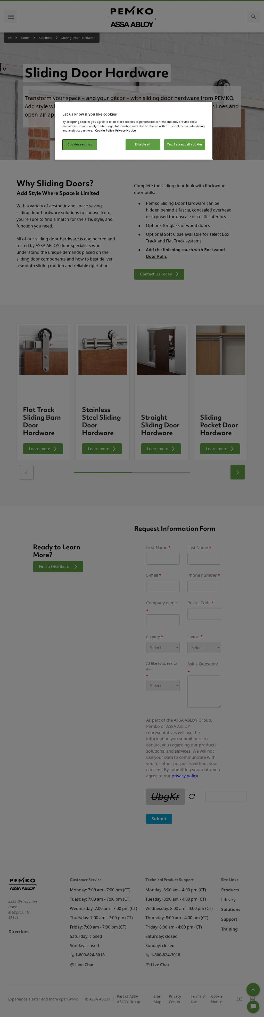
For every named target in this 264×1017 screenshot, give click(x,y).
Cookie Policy (104, 130)
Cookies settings (80, 144)
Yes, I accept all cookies (184, 144)
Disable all (142, 144)
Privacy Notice (125, 130)
